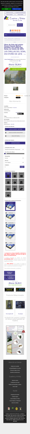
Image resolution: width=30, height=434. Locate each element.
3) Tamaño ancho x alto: (10, 147)
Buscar (20, 24)
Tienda (5, 38)
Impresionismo (17, 38)
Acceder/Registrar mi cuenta (15, 368)
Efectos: (6, 160)
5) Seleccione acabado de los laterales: (13, 200)
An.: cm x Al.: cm (9, 152)
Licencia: (6, 112)
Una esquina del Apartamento (9, 314)
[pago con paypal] (16, 408)
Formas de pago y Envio (15, 370)
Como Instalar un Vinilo (15, 398)
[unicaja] (12, 408)
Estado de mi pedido (15, 366)
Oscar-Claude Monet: (9, 59)
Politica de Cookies (17, 8)
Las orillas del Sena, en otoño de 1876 (12, 40)
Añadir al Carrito (9, 273)
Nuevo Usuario (10, 14)
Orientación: (7, 156)
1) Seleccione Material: (9, 126)
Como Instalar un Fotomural (15, 400)
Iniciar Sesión (20, 14)
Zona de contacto (15, 402)
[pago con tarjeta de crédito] (8, 408)
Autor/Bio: (6, 106)
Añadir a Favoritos (11, 277)
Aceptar (6, 8)
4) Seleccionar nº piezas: (10, 171)
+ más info (15, 107)
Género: (5, 122)
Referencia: (6, 109)
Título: (5, 116)
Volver (14, 42)
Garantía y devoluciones (15, 372)
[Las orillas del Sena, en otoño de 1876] (15, 90)
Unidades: (7, 165)
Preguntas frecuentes (15, 394)
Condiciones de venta (15, 382)
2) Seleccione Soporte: (9, 140)
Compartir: (6, 97)
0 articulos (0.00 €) (9, 12)
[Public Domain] (20, 114)
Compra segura (15, 396)
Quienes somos (15, 380)
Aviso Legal (15, 386)
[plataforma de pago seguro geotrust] (20, 408)
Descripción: (6, 119)
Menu (6, 34)
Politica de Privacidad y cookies (15, 384)
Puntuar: (6, 95)
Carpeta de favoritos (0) (20, 12)
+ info (19, 60)
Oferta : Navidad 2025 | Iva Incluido (15, 66)
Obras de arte (10, 38)
